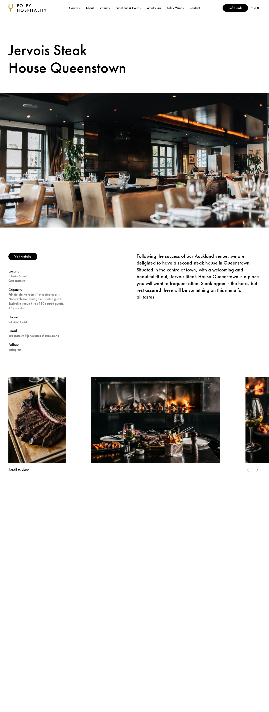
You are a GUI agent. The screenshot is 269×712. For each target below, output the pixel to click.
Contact (195, 8)
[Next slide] (256, 470)
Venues (105, 8)
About (90, 8)
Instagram (14, 349)
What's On (154, 8)
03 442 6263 (17, 322)
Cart (255, 8)
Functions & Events (128, 8)
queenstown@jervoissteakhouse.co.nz (33, 335)
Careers (74, 8)
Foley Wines (176, 8)
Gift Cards (235, 8)
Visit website (22, 256)
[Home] (27, 8)
